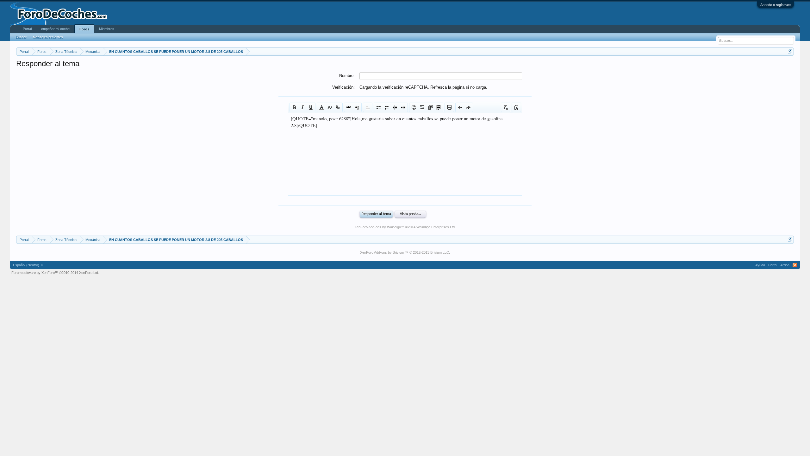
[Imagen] (422, 107)
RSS (795, 265)
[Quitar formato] (505, 107)
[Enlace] (348, 107)
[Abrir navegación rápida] (790, 51)
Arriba (784, 265)
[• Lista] (378, 107)
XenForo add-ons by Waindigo (377, 227)
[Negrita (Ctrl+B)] (294, 107)
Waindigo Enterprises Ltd (435, 227)
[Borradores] (449, 107)
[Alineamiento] (367, 107)
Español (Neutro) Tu (28, 265)
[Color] (321, 107)
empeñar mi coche (55, 29)
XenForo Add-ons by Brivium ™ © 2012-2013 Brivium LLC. (405, 252)
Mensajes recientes (48, 37)
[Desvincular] (357, 107)
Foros (84, 29)
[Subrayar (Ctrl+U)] (311, 107)
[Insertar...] (438, 107)
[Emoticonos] (414, 107)
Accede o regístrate (775, 5)
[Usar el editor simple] (516, 107)
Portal (27, 29)
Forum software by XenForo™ (55, 273)
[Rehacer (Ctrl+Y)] (468, 107)
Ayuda (760, 265)
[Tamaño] (329, 107)
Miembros (106, 29)
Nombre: (347, 75)
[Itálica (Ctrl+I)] (302, 107)
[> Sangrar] (403, 107)
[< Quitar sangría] (395, 107)
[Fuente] (338, 107)
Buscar (21, 37)
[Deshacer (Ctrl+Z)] (460, 107)
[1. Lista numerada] (386, 107)
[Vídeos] (430, 107)
